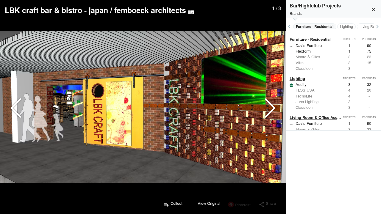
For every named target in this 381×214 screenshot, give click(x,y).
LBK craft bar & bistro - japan (56, 10)
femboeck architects (150, 10)
